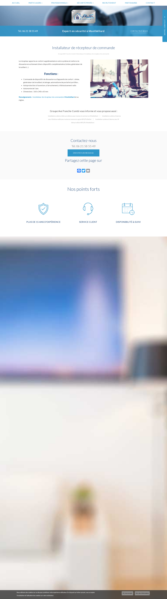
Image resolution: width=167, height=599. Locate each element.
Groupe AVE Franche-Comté (66, 54)
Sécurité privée (84, 3)
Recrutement (109, 3)
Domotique (80, 54)
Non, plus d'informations (142, 593)
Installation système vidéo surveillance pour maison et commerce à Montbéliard (73, 116)
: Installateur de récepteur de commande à (47, 97)
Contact (150, 3)
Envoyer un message (83, 153)
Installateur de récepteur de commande (97, 54)
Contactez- (139, 31)
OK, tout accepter (127, 593)
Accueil (16, 3)
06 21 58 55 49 (30, 31)
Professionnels (59, 3)
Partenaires (131, 3)
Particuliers (35, 3)
